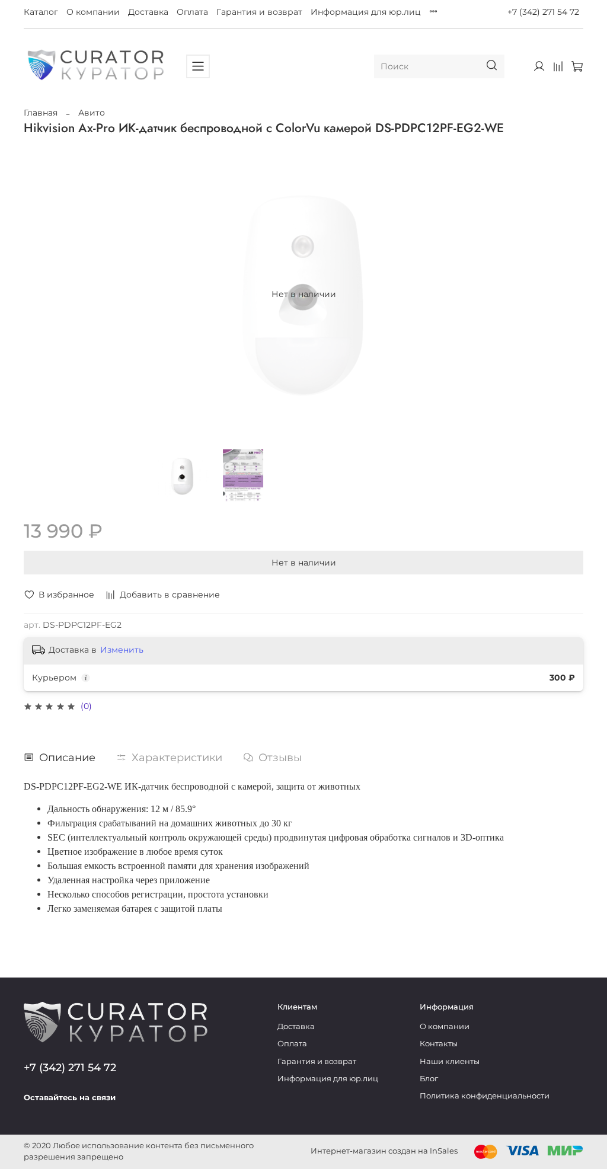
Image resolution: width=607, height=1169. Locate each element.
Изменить (121, 649)
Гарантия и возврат (259, 12)
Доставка (148, 12)
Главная (40, 112)
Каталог (41, 12)
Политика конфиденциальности (485, 1095)
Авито (91, 112)
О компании (93, 12)
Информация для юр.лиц (366, 12)
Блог (429, 1078)
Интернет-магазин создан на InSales (384, 1150)
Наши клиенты (450, 1061)
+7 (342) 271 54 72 (543, 12)
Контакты (439, 1043)
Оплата (192, 12)
